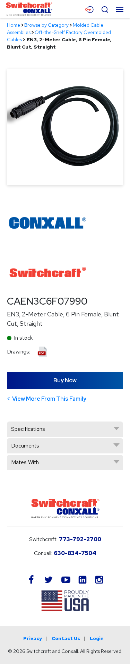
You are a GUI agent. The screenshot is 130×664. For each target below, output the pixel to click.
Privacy (32, 638)
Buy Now (65, 380)
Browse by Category (46, 25)
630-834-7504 (75, 553)
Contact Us (66, 638)
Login (97, 638)
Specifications (28, 429)
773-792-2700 (80, 539)
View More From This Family (49, 398)
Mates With (25, 462)
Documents (25, 445)
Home (13, 25)
